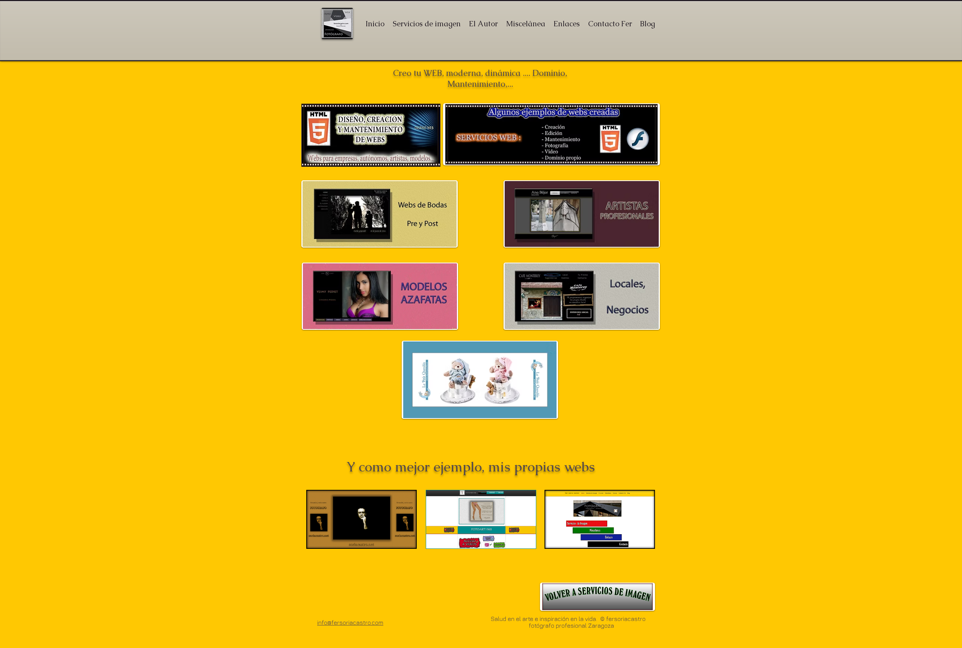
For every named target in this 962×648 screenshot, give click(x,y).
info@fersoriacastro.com (350, 622)
